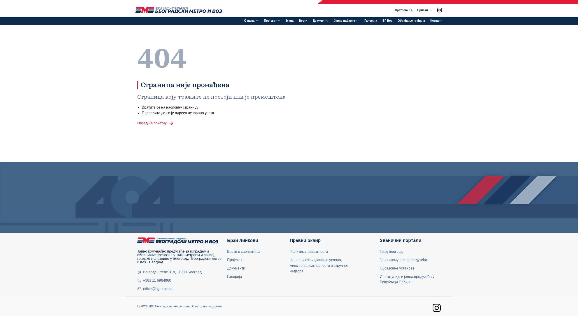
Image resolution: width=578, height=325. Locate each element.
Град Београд (391, 251)
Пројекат (270, 20)
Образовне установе (397, 268)
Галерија (370, 20)
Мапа (290, 20)
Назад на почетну (152, 123)
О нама (249, 20)
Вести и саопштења (243, 251)
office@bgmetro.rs (157, 289)
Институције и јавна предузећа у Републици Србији (407, 279)
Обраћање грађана (411, 20)
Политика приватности (309, 251)
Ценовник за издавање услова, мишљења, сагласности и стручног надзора (319, 265)
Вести (303, 20)
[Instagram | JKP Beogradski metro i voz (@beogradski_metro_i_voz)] (439, 10)
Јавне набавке (344, 20)
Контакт (436, 20)
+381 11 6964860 (157, 280)
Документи (321, 20)
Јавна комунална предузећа (403, 260)
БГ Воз (387, 20)
